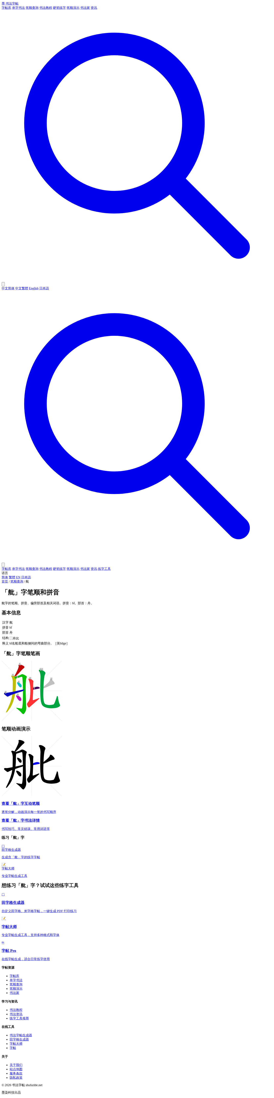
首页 (5, 581)
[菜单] (3, 565)
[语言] (3, 284)
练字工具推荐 (19, 1018)
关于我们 (16, 1065)
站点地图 (16, 1069)
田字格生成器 (19, 1039)
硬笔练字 (59, 7)
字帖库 (6, 7)
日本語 (44, 288)
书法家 (85, 7)
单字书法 (18, 7)
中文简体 (8, 288)
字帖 (13, 1048)
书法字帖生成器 (21, 1035)
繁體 (12, 577)
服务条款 (16, 1073)
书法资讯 (16, 1014)
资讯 (94, 7)
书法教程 (45, 7)
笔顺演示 (73, 7)
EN (18, 577)
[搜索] (137, 280)
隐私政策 (16, 1077)
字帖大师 (16, 1043)
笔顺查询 (32, 7)
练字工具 (104, 569)
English (34, 288)
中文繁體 (21, 288)
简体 (5, 577)
